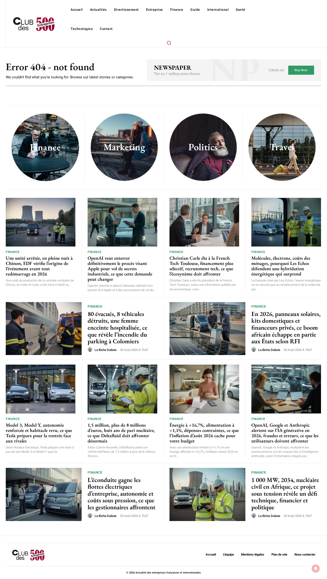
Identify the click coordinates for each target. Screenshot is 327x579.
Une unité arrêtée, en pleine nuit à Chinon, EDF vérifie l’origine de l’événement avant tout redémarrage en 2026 (39, 266)
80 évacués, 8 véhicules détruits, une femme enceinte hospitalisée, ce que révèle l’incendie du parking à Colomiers (117, 327)
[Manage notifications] (316, 568)
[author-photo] (91, 349)
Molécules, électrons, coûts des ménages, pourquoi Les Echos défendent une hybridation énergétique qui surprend (280, 266)
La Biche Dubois (106, 350)
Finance (13, 251)
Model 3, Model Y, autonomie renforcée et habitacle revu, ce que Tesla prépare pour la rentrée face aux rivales (39, 433)
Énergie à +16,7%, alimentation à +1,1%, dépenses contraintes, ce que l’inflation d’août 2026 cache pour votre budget (204, 433)
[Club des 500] (34, 24)
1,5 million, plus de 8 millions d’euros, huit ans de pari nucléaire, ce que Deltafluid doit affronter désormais (121, 433)
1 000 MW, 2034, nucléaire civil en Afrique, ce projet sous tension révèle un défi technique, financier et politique (285, 493)
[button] (169, 42)
